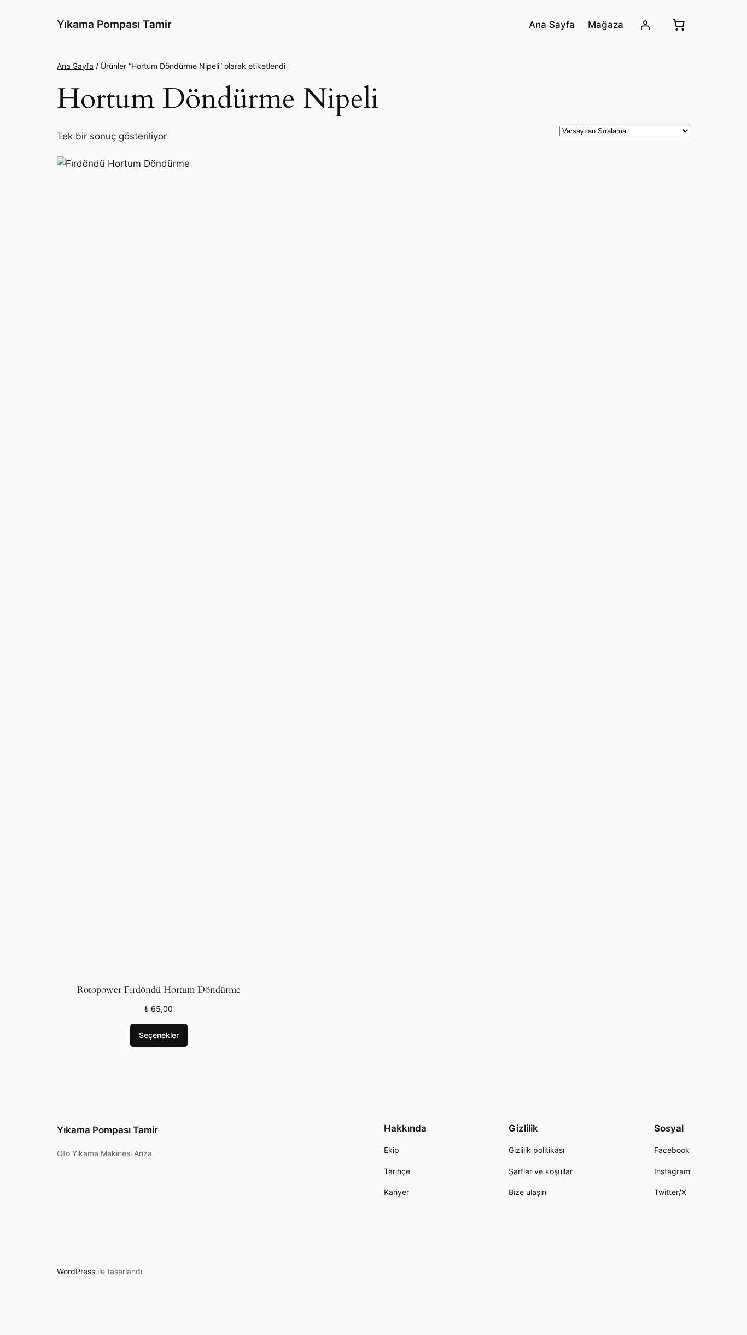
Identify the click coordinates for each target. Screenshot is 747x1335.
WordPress (76, 1271)
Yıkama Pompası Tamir (114, 24)
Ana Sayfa (75, 66)
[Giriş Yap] (645, 24)
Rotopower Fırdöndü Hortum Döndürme (159, 989)
